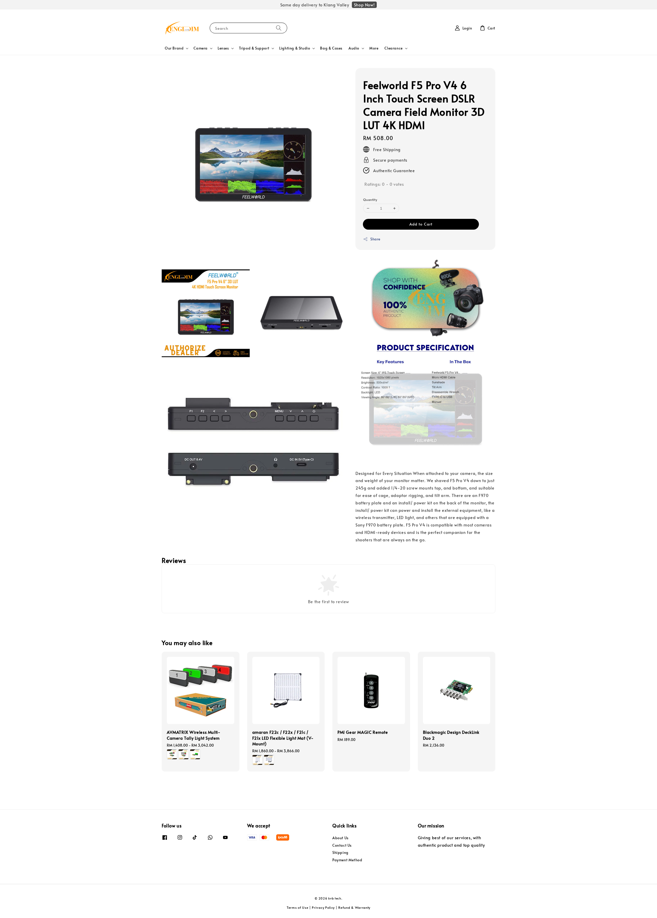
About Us (340, 838)
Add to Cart (420, 224)
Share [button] (375, 239)
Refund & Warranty (354, 907)
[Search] (278, 28)
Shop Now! (364, 4)
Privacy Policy (323, 907)
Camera (201, 48)
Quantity (370, 199)
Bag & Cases (331, 48)
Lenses (223, 48)
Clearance (393, 48)
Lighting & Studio (294, 48)
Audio (354, 48)
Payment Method (347, 859)
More (373, 48)
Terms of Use (297, 907)
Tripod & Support (254, 48)
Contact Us (342, 845)
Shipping (340, 852)
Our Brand (174, 48)
